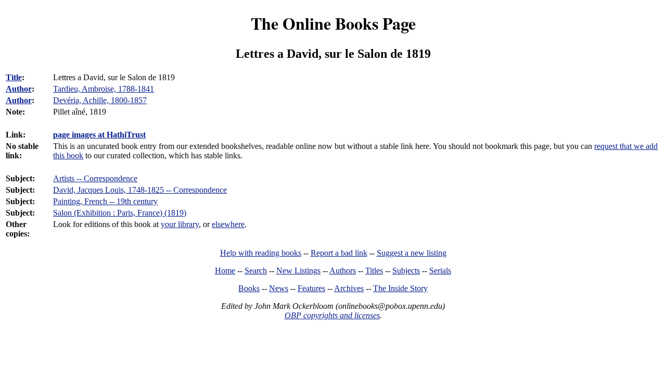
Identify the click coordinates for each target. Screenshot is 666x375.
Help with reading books (260, 252)
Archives (349, 288)
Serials (440, 270)
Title (14, 77)
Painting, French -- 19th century (105, 201)
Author (19, 88)
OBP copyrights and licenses (332, 315)
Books (249, 288)
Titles (374, 270)
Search (256, 270)
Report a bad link (339, 252)
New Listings (298, 270)
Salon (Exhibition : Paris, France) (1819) (119, 212)
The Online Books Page (333, 23)
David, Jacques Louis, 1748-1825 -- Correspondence (140, 189)
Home (225, 270)
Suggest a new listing (411, 252)
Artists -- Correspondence (95, 178)
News (278, 288)
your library (180, 224)
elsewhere (228, 224)
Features (311, 288)
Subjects (406, 270)
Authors (342, 270)
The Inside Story (400, 288)
